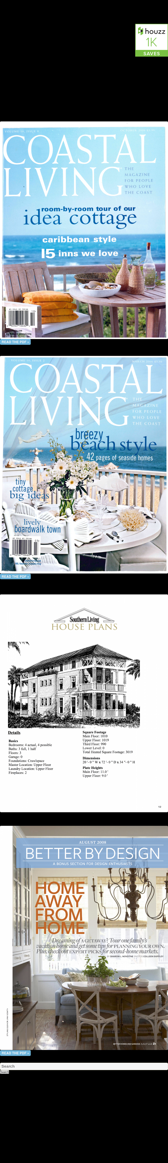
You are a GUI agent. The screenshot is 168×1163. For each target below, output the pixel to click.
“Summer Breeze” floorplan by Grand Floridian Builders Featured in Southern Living (84, 590)
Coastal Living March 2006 (84, 354)
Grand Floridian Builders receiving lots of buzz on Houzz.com (84, 6)
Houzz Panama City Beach (29, 115)
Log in (4, 1148)
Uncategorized (65, 111)
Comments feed (10, 1157)
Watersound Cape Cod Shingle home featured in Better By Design (84, 822)
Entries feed (8, 1153)
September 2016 (11, 1120)
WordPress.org (10, 1161)
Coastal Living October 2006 (84, 119)
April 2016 (7, 1124)
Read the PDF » (15, 341)
